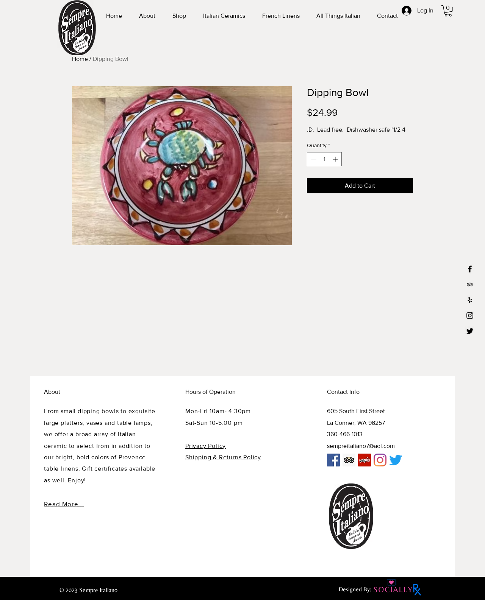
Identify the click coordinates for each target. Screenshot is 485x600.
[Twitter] (469, 331)
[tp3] (469, 284)
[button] (448, 10)
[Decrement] (313, 159)
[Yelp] (469, 300)
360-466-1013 (345, 434)
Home (80, 59)
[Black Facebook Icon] (469, 269)
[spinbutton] (324, 159)
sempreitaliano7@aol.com (361, 446)
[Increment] (336, 159)
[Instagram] (469, 315)
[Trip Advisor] (349, 460)
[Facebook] (333, 460)
